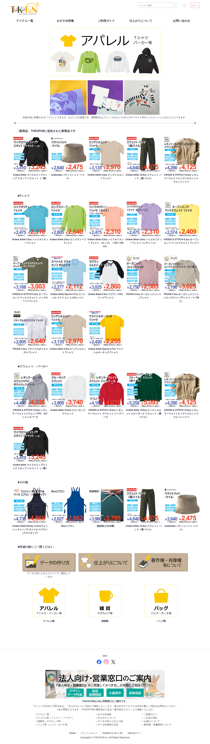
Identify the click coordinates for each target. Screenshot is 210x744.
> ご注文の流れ (150, 717)
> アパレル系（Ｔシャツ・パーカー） (55, 717)
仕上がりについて (140, 20)
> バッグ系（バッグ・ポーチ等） (52, 724)
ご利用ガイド (106, 20)
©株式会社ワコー (134, 733)
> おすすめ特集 (103, 714)
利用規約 (72, 733)
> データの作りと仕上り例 (109, 721)
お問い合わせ (181, 20)
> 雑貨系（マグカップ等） (49, 721)
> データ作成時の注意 (107, 724)
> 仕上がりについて (106, 717)
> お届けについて (151, 721)
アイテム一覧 (24, 20)
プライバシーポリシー (89, 733)
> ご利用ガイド (150, 714)
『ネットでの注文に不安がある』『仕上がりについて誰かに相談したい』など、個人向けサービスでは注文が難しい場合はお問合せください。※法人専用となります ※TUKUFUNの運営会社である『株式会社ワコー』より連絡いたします (105, 707)
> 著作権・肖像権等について (156, 724)
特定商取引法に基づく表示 (112, 733)
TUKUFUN (25, 8)
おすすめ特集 (65, 20)
